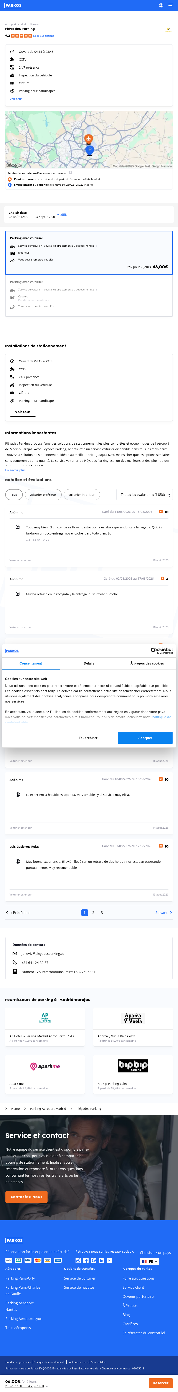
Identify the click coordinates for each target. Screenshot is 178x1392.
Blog (126, 1314)
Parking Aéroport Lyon (23, 1318)
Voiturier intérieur (81, 495)
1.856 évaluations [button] (43, 36)
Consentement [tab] (31, 663)
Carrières (130, 1323)
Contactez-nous (26, 1197)
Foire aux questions (139, 1278)
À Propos (130, 1305)
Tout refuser (88, 738)
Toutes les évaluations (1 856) (143, 494)
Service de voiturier (80, 1278)
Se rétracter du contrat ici (144, 1333)
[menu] (70, 173)
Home (15, 1108)
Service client (133, 1287)
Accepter (145, 738)
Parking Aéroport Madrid (48, 1108)
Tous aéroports (18, 1327)
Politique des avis (78, 1362)
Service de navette (79, 1287)
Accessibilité (98, 1362)
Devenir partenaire (138, 1296)
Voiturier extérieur (43, 495)
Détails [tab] (89, 663)
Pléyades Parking (89, 1108)
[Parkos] (13, 5)
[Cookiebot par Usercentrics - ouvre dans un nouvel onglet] (154, 651)
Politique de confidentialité (49, 1362)
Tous (13, 495)
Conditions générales (18, 1362)
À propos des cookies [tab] (147, 663)
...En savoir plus (37, 539)
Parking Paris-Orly (20, 1278)
